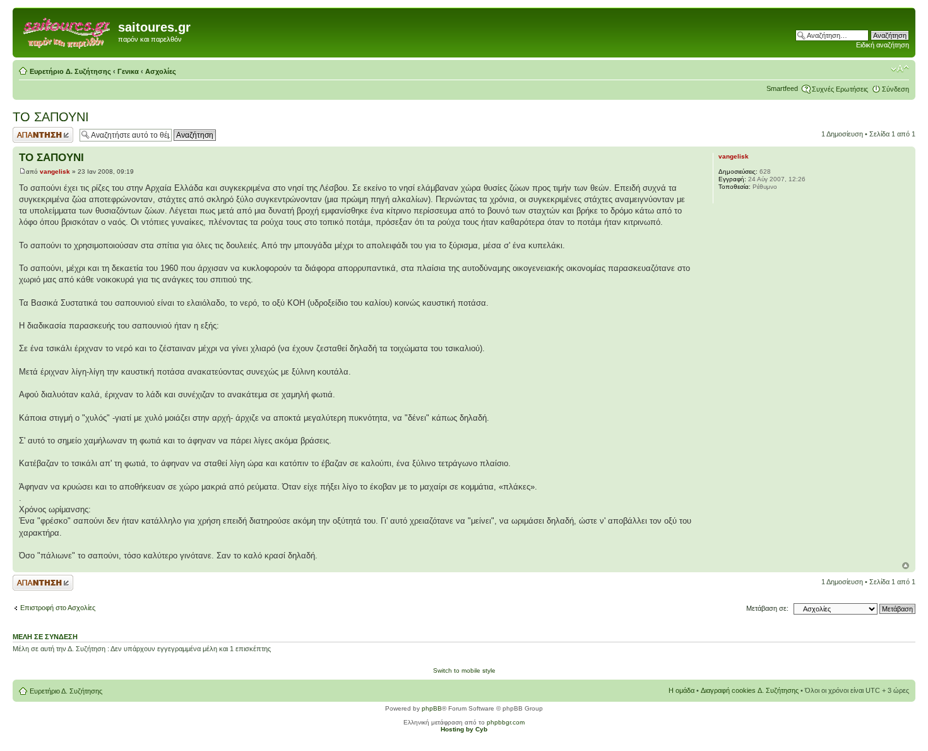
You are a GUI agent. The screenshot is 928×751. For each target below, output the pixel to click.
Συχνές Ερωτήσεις (840, 89)
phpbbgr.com (506, 722)
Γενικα (128, 71)
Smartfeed (782, 88)
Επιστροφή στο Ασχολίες (57, 607)
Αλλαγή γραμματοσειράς (900, 69)
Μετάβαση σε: (767, 608)
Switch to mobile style (464, 670)
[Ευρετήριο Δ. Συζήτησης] (67, 31)
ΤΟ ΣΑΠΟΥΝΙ (51, 117)
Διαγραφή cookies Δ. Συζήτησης (750, 690)
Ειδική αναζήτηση (882, 45)
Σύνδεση (895, 89)
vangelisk (55, 171)
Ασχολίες (160, 71)
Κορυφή (905, 565)
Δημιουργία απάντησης (30, 134)
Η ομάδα (681, 690)
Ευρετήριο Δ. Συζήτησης (70, 71)
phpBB (432, 708)
